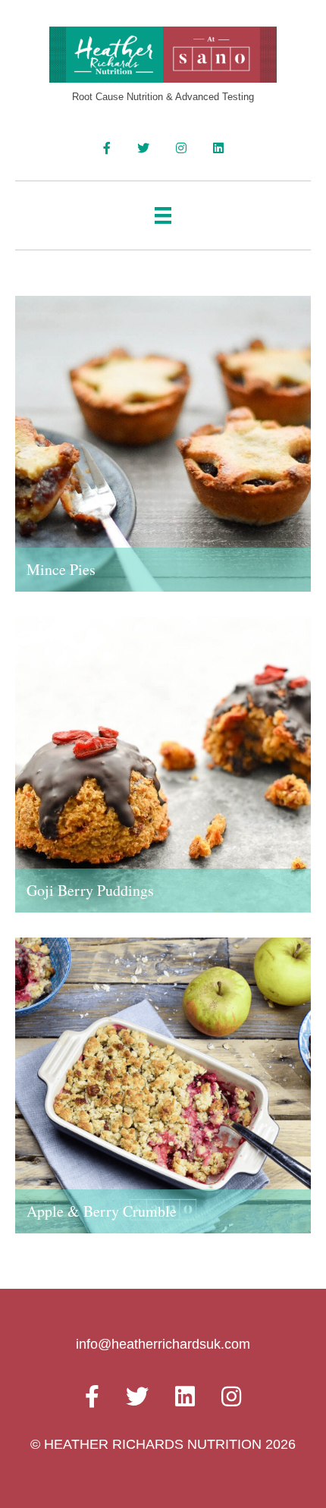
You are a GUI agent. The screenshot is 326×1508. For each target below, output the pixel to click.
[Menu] (163, 215)
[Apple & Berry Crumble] (163, 1097)
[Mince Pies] (163, 455)
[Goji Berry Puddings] (163, 776)
